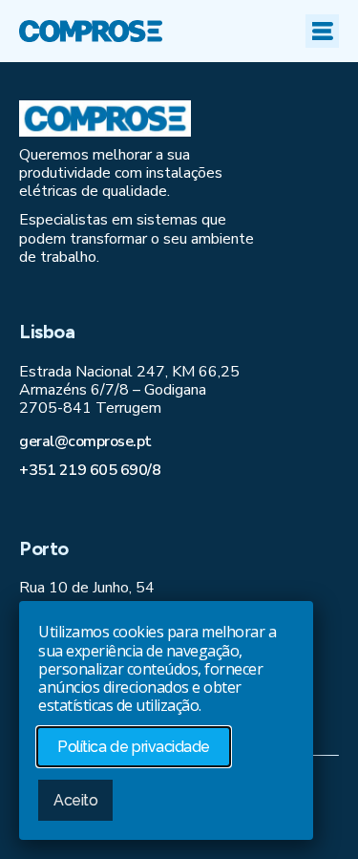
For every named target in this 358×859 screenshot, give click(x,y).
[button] (322, 31)
